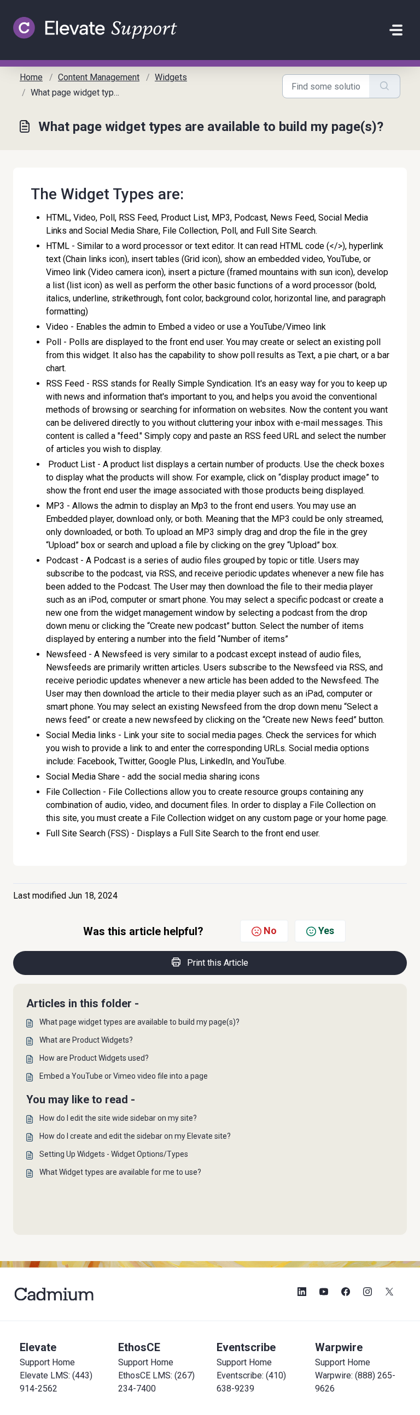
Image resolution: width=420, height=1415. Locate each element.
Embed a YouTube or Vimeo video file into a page (123, 1076)
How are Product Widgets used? (94, 1058)
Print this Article (217, 963)
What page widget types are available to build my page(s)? (139, 1022)
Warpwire (339, 1347)
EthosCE (139, 1347)
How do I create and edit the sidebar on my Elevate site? (135, 1136)
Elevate (38, 1347)
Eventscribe (246, 1347)
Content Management (98, 77)
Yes (326, 930)
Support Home (47, 1362)
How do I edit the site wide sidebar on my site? (118, 1118)
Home (31, 77)
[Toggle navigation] (396, 30)
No (270, 930)
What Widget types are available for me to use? (120, 1172)
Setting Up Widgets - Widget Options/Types (113, 1154)
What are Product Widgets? (86, 1040)
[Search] (384, 86)
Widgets (171, 77)
